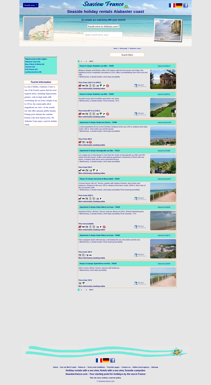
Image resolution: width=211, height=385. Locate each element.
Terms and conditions (96, 367)
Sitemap (154, 367)
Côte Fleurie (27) (31, 69)
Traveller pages (113, 367)
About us (82, 367)
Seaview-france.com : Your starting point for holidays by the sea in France (105, 374)
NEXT (91, 61)
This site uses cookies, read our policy (105, 378)
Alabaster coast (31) (32, 61)
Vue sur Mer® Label (68, 367)
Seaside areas (29, 5)
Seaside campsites (135, 370)
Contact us (126, 367)
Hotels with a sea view (112, 370)
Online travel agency (140, 367)
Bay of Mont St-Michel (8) (34, 64)
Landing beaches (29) (33, 72)
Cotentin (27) (30, 67)
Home (55, 367)
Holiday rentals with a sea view (82, 370)
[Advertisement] (42, 150)
